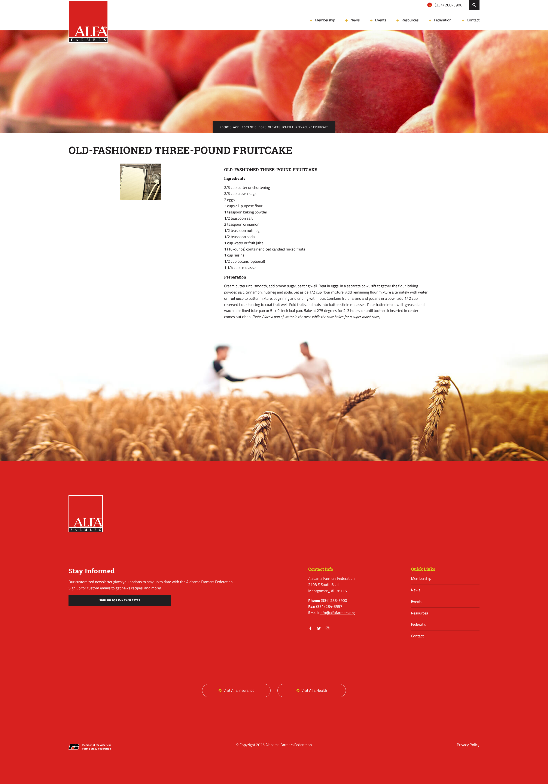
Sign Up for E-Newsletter (120, 600)
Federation (442, 20)
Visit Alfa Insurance (238, 690)
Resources (410, 20)
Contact (473, 20)
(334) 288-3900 (448, 5)
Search (474, 5)
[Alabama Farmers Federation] (85, 513)
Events (380, 20)
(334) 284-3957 (329, 606)
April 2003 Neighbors (250, 127)
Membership (325, 20)
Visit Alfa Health (314, 690)
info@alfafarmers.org (337, 613)
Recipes (226, 127)
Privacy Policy (468, 745)
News (355, 20)
